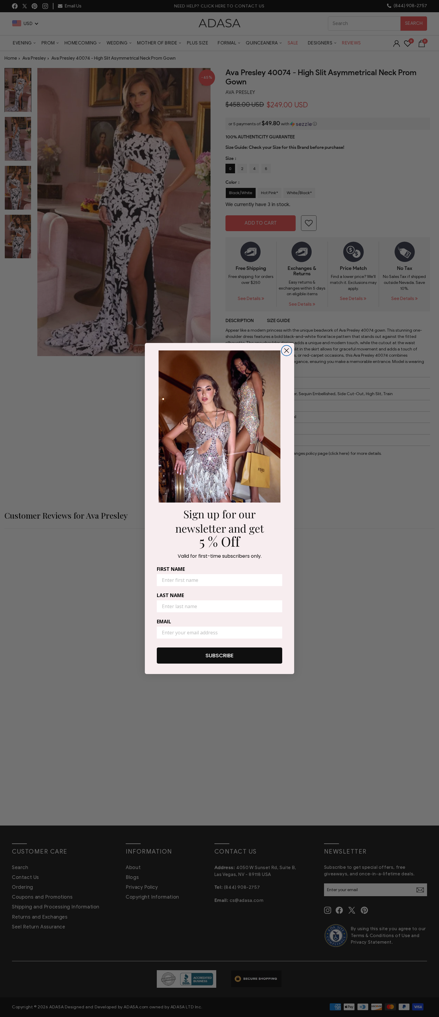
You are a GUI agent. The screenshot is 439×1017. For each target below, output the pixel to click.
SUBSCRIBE (219, 655)
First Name (171, 569)
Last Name (170, 595)
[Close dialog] (286, 350)
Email (164, 621)
